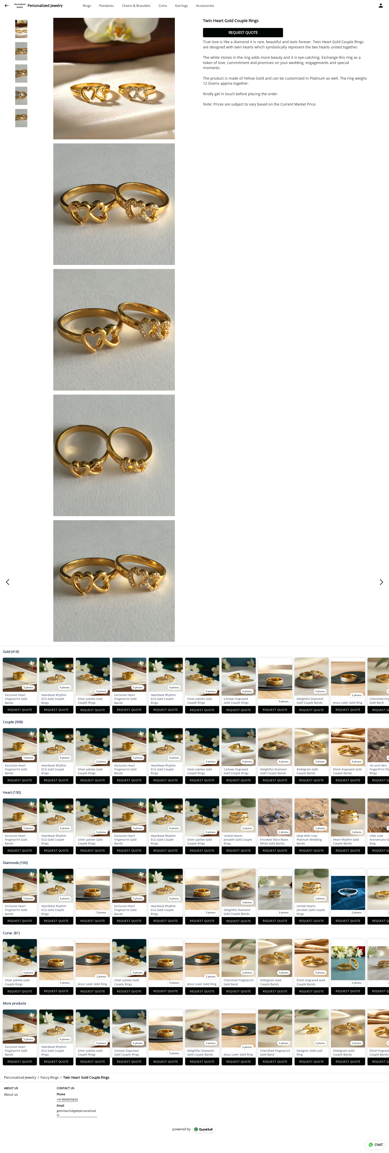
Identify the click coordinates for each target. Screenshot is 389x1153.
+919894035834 (67, 1099)
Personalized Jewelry (45, 6)
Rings (87, 5)
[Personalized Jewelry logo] (20, 6)
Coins (163, 5)
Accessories (205, 5)
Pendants (106, 5)
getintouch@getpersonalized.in (77, 1113)
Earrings (181, 5)
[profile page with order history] (381, 6)
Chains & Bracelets (136, 5)
